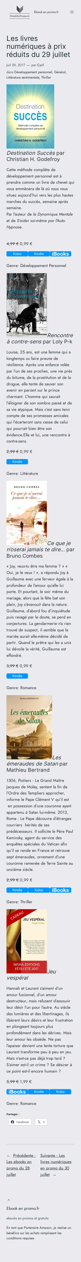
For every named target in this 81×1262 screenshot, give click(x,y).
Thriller (46, 77)
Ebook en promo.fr (46, 12)
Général (60, 72)
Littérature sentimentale (22, 77)
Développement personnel (33, 72)
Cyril (40, 65)
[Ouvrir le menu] (72, 12)
